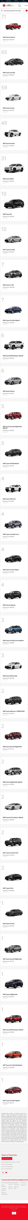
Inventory (4, 1180)
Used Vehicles (3, 1185)
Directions (23, 1185)
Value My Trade (16, 1187)
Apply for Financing (16, 1183)
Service (11, 1180)
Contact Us (7, 1158)
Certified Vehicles (3, 1189)
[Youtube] (6, 1172)
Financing (17, 1180)
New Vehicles (4, 1182)
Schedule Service (10, 1183)
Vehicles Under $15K (4, 1193)
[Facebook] (3, 1172)
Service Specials (10, 1187)
